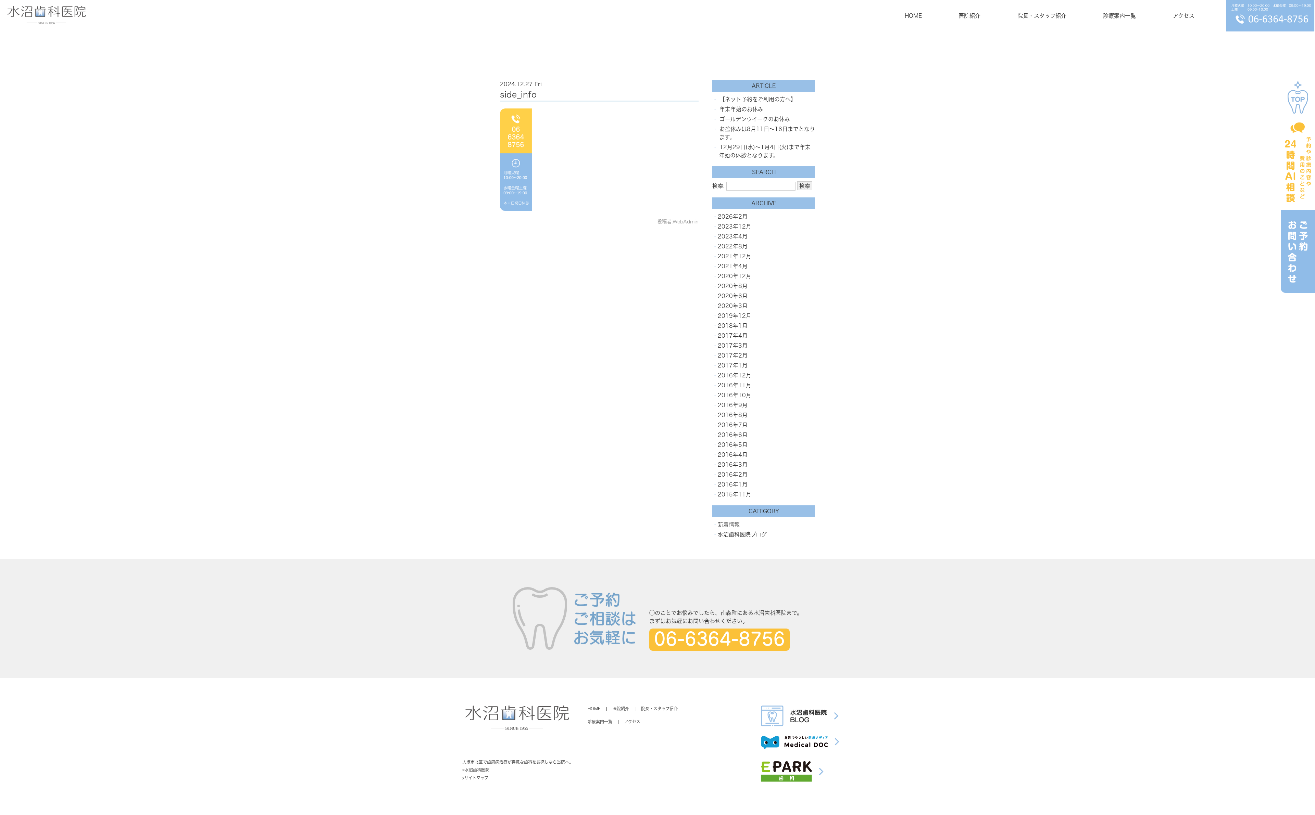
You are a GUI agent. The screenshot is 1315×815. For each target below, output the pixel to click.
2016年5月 (733, 445)
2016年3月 (733, 464)
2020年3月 (733, 306)
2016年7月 (733, 425)
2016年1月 (733, 484)
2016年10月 (734, 395)
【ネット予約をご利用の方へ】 (757, 99)
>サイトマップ (475, 778)
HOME (913, 15)
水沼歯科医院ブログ (742, 534)
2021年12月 (734, 256)
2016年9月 (733, 405)
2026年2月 (733, 216)
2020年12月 (734, 276)
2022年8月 (733, 246)
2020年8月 (733, 286)
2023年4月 (733, 236)
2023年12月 (734, 226)
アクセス (1183, 15)
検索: (718, 186)
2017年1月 (733, 365)
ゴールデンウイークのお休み (754, 119)
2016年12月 (734, 375)
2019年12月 (734, 316)
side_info (518, 94)
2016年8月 (733, 415)
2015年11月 (734, 494)
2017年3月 (733, 345)
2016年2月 (733, 474)
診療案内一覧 (1119, 15)
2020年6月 (733, 296)
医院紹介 (969, 15)
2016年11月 (734, 385)
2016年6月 (733, 435)
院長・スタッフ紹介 (1041, 15)
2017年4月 (733, 335)
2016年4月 (733, 454)
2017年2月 (733, 355)
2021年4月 (733, 266)
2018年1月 (733, 325)
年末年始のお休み (741, 109)
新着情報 (729, 524)
